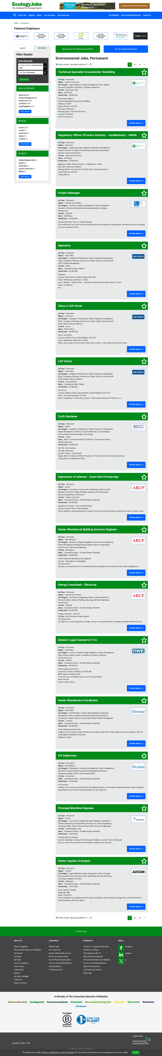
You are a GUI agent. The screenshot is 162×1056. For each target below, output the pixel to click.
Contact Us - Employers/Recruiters (96, 946)
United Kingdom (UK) (28, 160)
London (23, 130)
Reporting (24, 95)
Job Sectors (18, 953)
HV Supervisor (67, 755)
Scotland (23, 139)
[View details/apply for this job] (138, 83)
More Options (25, 111)
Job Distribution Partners (92, 970)
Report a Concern (20, 983)
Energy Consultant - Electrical (77, 584)
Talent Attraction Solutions (93, 956)
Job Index (17, 956)
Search (22, 48)
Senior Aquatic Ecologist (74, 861)
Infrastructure (25, 101)
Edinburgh (24, 166)
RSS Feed (17, 960)
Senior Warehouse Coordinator (78, 700)
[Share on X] (121, 961)
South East (24, 133)
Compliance (25, 103)
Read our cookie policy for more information (58, 1052)
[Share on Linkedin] (121, 955)
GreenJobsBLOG (55, 966)
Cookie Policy (19, 970)
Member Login (54, 946)
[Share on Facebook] (121, 948)
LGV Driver (65, 361)
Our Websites (114, 15)
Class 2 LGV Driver (70, 306)
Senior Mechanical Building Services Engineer (87, 529)
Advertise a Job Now (91, 950)
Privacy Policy (19, 966)
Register (32, 15)
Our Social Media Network (131, 15)
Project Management (28, 98)
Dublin (22, 163)
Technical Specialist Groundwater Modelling (86, 72)
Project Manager (69, 193)
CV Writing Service (55, 970)
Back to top (82, 931)
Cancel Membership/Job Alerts (60, 960)
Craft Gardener (67, 416)
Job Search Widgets (21, 976)
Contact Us (147, 15)
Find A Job (22, 15)
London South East (27, 169)
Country (23, 127)
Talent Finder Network (91, 966)
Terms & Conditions (21, 963)
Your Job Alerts (49, 15)
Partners (17, 973)
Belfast (22, 171)
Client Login (87, 973)
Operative (64, 245)
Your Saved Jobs (63, 15)
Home (14, 14)
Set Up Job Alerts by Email (58, 956)
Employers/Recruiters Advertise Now (134, 6)
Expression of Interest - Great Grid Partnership (88, 476)
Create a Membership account (60, 953)
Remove (45, 66)
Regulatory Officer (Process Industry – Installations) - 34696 (97, 135)
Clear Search (24, 79)
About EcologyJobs (21, 946)
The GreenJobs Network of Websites (27, 950)
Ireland (22, 136)
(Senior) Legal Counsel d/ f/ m (77, 640)
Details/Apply (135, 123)
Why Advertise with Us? (92, 953)
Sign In (39, 15)
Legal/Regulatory (26, 106)
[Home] (33, 5)
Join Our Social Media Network (60, 963)
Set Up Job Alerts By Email (126, 49)
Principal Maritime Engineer (76, 808)
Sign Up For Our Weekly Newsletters (77, 49)
